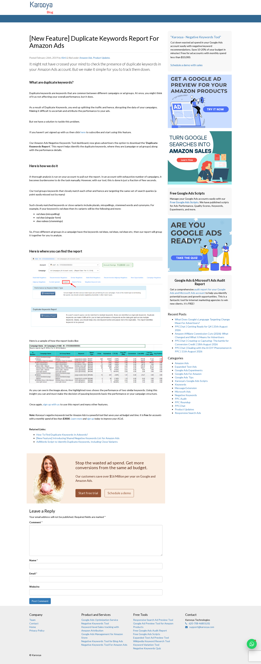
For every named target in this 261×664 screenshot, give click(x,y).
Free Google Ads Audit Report (150, 630)
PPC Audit (181, 398)
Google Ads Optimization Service (99, 619)
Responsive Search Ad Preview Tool (153, 619)
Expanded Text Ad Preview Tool (151, 637)
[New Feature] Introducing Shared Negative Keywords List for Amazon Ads (77, 438)
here (83, 132)
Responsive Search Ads (188, 412)
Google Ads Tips (184, 377)
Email (33, 573)
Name (33, 560)
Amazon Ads (85, 57)
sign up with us (51, 404)
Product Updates (101, 57)
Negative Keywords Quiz (147, 648)
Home (32, 626)
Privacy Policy (36, 630)
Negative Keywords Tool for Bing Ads (102, 641)
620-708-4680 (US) (198, 623)
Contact (34, 623)
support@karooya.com (201, 626)
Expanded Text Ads (186, 366)
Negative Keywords (186, 395)
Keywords (180, 384)
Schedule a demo (119, 493)
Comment (35, 522)
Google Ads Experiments (189, 370)
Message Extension (186, 388)
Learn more (76, 418)
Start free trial (88, 493)
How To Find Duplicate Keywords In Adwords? (62, 434)
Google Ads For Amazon (188, 373)
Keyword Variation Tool (146, 644)
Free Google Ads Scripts (184, 202)
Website (34, 586)
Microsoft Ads (183, 391)
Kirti (63, 57)
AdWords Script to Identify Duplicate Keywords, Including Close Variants (77, 441)
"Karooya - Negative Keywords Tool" (195, 37)
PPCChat (180, 405)
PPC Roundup (183, 402)
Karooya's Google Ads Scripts (191, 380)
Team (32, 619)
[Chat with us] (252, 644)
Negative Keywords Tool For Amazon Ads (104, 644)
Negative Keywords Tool (95, 623)
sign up (90, 418)
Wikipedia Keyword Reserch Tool (151, 641)
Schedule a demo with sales (186, 65)
